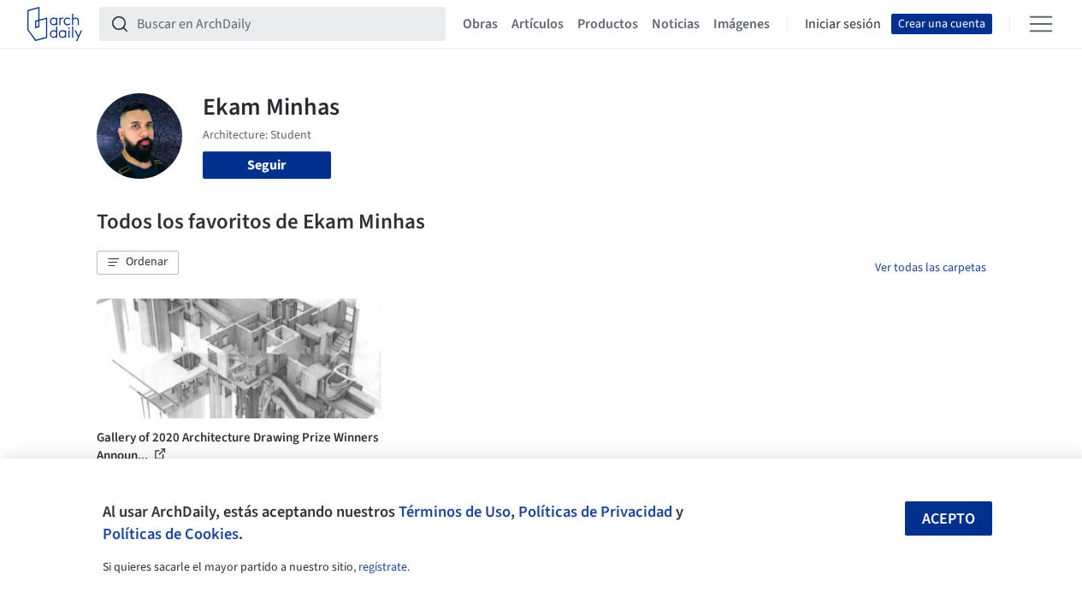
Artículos (537, 24)
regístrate (382, 567)
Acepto (948, 519)
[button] (138, 263)
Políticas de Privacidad (595, 511)
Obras (480, 24)
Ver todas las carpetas (930, 268)
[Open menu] (1041, 24)
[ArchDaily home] (54, 24)
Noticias (676, 24)
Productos (607, 24)
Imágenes (741, 24)
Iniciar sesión (843, 24)
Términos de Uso (455, 511)
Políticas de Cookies (171, 534)
